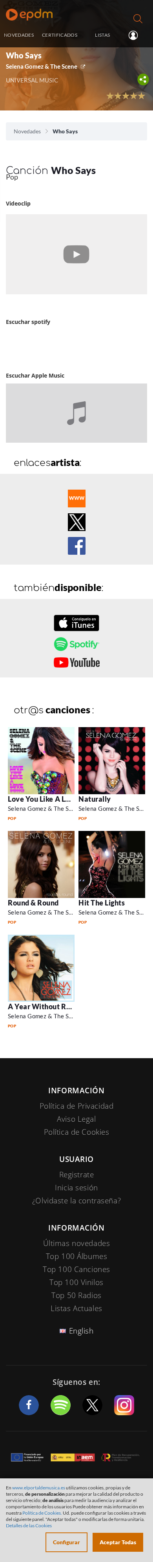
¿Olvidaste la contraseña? (76, 1200)
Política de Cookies (76, 1132)
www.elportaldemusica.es (38, 1488)
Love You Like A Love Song (51, 799)
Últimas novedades (76, 1243)
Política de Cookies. (42, 1513)
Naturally (94, 799)
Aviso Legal (76, 1119)
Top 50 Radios (76, 1295)
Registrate (76, 1174)
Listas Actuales (76, 1308)
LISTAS (102, 34)
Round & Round (33, 902)
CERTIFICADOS (59, 34)
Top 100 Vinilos (76, 1282)
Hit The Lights (101, 902)
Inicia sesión (136, 35)
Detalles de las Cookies (29, 1525)
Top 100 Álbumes (76, 1256)
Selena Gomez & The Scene (41, 66)
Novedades (27, 131)
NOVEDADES (19, 34)
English (81, 1331)
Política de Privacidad (77, 1106)
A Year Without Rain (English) (57, 1006)
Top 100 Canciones (76, 1269)
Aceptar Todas (118, 1542)
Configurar (66, 1542)
